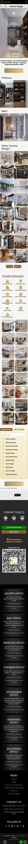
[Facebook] (6, 826)
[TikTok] (15, 826)
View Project (14, 70)
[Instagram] (9, 826)
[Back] (2, 6)
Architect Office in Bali (14, 630)
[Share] (17, 842)
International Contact (14, 527)
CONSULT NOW (14, 483)
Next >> (17, 267)
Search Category (19, 429)
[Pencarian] (9, 842)
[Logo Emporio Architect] (5, 2)
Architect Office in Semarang (14, 734)
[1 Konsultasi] (21, 842)
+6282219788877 (14, 541)
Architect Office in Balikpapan (14, 761)
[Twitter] (20, 827)
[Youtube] (12, 826)
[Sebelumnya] (5, 842)
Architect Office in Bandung (14, 653)
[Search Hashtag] (5, 6)
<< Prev (9, 267)
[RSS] (23, 826)
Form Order (14, 531)
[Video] (13, 842)
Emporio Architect (10, 835)
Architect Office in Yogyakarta (14, 706)
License (15, 488)
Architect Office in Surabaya (14, 677)
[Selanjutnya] (25, 842)
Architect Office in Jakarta (14, 603)
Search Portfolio (6, 429)
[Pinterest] (18, 826)
